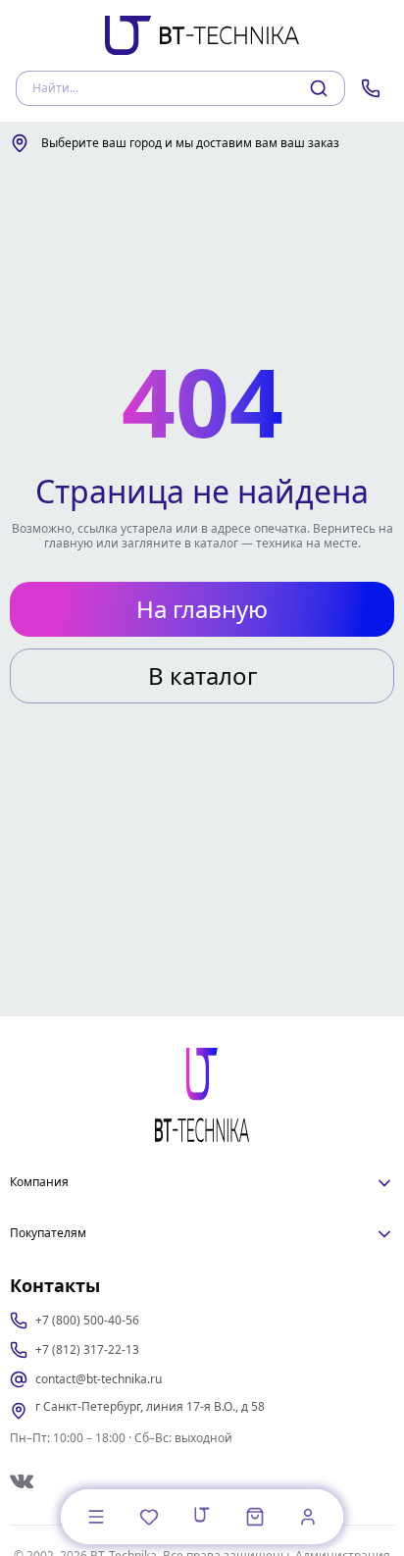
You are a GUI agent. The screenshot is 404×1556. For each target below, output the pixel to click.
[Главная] (202, 1514)
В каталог (202, 675)
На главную (202, 609)
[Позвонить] (370, 88)
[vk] (21, 1481)
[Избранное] (149, 1516)
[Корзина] (255, 1516)
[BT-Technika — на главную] (202, 1095)
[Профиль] (308, 1516)
